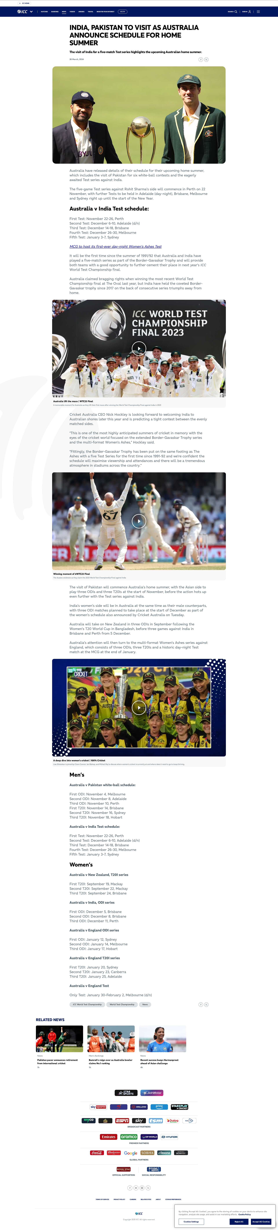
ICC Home (25, 3)
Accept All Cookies (261, 1221)
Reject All (239, 1221)
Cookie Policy (244, 1214)
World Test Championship (122, 1004)
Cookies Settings (191, 1221)
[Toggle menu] (258, 11)
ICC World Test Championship (87, 1004)
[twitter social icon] (148, 1187)
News (145, 1004)
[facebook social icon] (129, 1187)
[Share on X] (206, 59)
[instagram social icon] (142, 1187)
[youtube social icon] (135, 1187)
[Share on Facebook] (201, 59)
